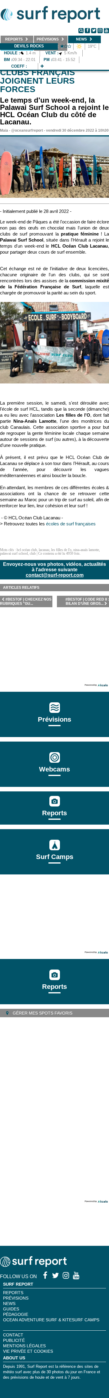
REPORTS (13, 1292)
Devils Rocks (29, 46)
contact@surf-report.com (55, 575)
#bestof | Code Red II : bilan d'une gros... (87, 601)
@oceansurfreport (27, 130)
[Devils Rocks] (42, 66)
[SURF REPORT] (33, 1265)
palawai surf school (14, 553)
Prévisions (15, 1298)
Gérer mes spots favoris (42, 1013)
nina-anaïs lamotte (86, 550)
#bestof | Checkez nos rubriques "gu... (25, 601)
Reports (54, 813)
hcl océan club (27, 550)
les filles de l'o (61, 550)
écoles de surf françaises (71, 523)
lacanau (44, 550)
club (33, 553)
